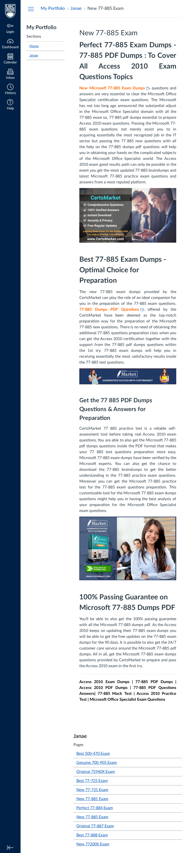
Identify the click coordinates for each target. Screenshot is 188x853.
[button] (10, 89)
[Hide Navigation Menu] (30, 8)
